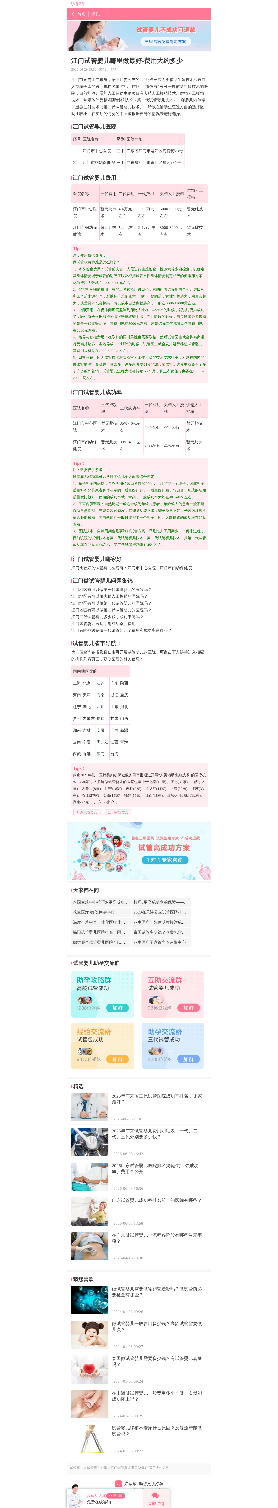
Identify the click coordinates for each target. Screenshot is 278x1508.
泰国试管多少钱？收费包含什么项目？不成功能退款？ (182, 932)
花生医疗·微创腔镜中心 (93, 912)
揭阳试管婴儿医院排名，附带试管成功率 (109, 932)
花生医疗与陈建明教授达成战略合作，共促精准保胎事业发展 (188, 922)
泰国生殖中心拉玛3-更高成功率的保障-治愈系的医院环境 (123, 902)
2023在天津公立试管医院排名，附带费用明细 (174, 912)
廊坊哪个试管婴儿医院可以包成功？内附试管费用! (118, 942)
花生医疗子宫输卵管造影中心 (160, 942)
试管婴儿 (76, 1468)
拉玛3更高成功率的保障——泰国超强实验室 (173, 902)
